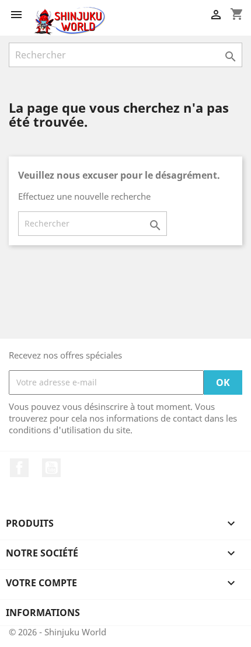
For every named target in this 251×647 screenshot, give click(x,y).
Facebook (19, 467)
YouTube (51, 467)
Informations (43, 612)
